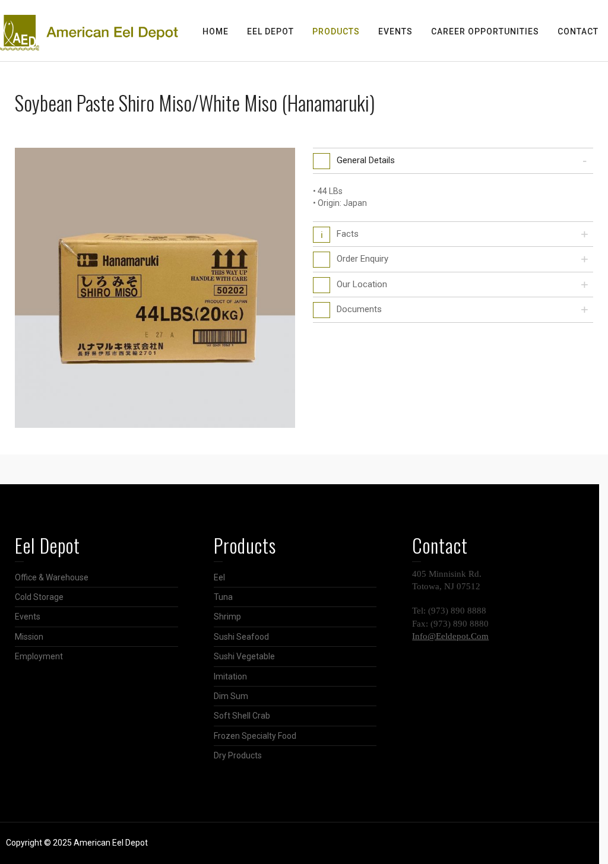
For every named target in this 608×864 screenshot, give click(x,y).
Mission (29, 636)
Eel (219, 577)
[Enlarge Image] (155, 288)
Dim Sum (231, 696)
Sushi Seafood (241, 636)
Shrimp (227, 616)
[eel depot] (89, 32)
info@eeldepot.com (450, 636)
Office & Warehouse (51, 577)
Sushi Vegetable (244, 656)
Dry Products (238, 755)
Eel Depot (270, 31)
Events (395, 31)
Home (215, 31)
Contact (578, 31)
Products (336, 31)
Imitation (230, 676)
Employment (39, 656)
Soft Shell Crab (242, 715)
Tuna (223, 597)
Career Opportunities (485, 31)
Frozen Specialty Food (255, 736)
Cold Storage (39, 597)
